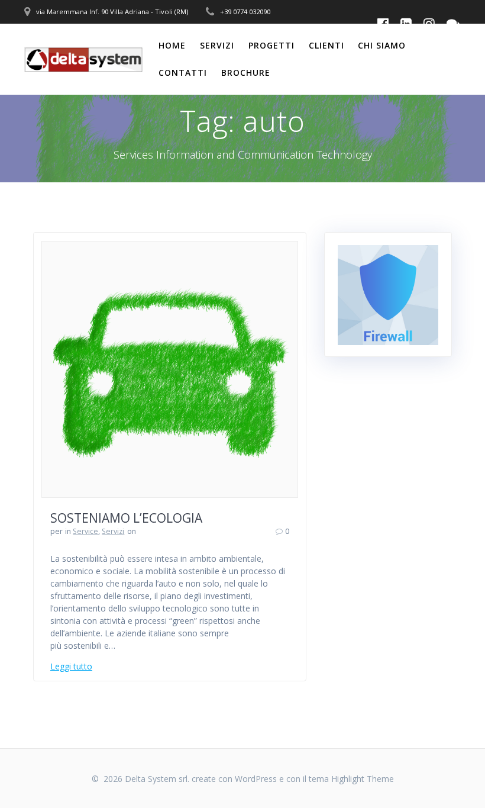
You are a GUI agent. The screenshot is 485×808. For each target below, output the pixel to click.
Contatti (183, 72)
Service (85, 531)
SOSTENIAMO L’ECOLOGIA (126, 518)
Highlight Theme (362, 778)
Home (172, 45)
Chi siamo (382, 45)
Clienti (326, 45)
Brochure (245, 72)
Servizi (217, 45)
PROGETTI (271, 45)
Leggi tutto (71, 666)
